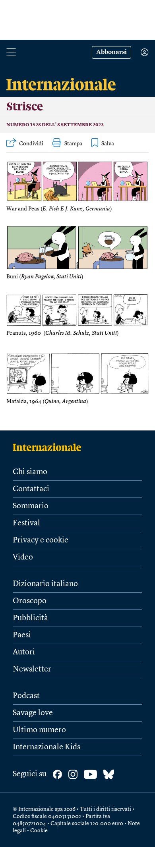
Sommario (30, 506)
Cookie (39, 830)
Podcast (26, 696)
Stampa (73, 144)
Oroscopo (29, 601)
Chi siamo (30, 472)
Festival (26, 523)
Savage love (33, 713)
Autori (24, 652)
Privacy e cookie (40, 540)
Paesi (22, 635)
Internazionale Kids (46, 747)
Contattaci (31, 489)
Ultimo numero (39, 730)
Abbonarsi (111, 52)
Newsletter (32, 669)
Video (23, 557)
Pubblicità (30, 618)
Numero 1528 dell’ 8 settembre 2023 (55, 125)
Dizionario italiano (45, 584)
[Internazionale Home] (49, 447)
